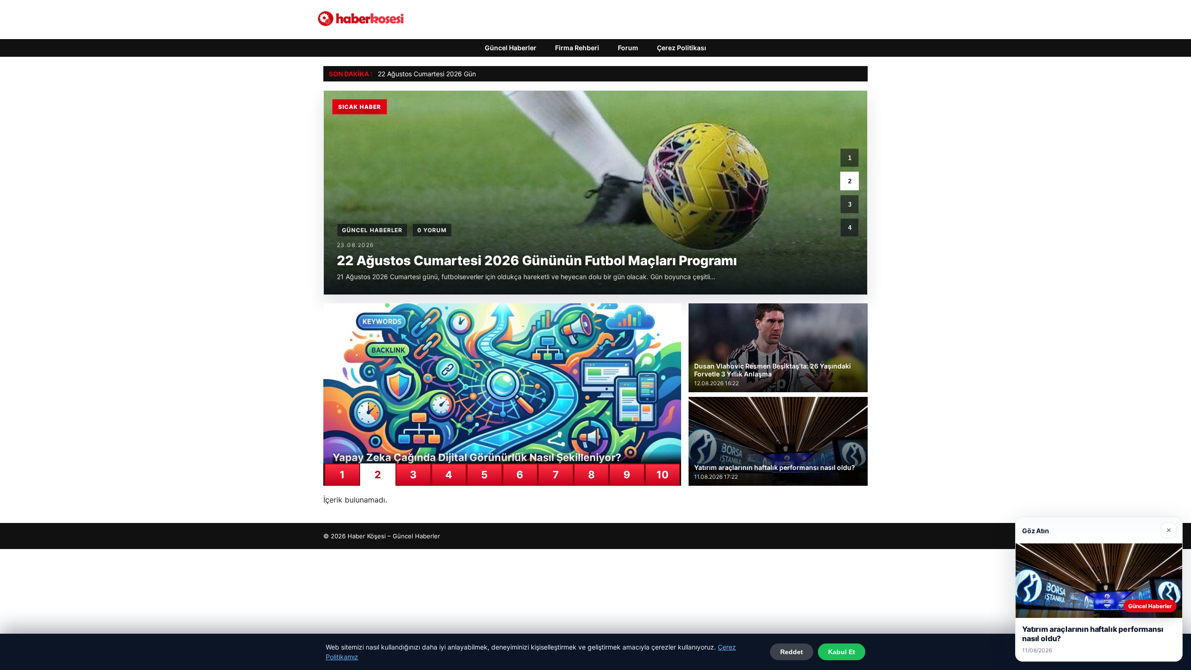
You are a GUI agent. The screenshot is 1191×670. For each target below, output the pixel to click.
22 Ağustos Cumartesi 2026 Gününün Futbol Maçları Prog (465, 74)
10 (662, 475)
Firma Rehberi (577, 48)
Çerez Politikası (681, 48)
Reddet (791, 652)
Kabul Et (841, 652)
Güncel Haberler (510, 48)
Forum (628, 48)
